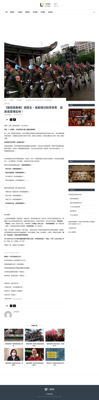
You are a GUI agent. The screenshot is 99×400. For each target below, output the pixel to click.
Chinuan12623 (17, 298)
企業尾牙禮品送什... (81, 117)
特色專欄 (35, 12)
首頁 (6, 12)
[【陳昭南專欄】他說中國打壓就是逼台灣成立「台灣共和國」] (34, 354)
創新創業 (50, 12)
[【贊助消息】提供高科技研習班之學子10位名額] (55, 354)
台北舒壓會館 (76, 207)
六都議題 (20, 12)
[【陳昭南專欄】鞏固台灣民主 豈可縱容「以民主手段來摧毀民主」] (55, 335)
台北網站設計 (49, 394)
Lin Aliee (9, 114)
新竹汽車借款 (72, 224)
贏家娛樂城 (73, 211)
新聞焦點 (12, 12)
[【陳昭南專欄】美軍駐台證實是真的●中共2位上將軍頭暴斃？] (34, 335)
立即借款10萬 (72, 228)
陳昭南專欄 (19, 100)
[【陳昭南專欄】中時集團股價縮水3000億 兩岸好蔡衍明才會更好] (13, 335)
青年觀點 (43, 12)
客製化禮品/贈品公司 (76, 203)
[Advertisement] (49, 26)
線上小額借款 (72, 232)
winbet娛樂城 (74, 215)
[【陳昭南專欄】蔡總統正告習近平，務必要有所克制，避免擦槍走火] (13, 354)
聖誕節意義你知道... (81, 173)
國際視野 (27, 12)
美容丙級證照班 (74, 199)
